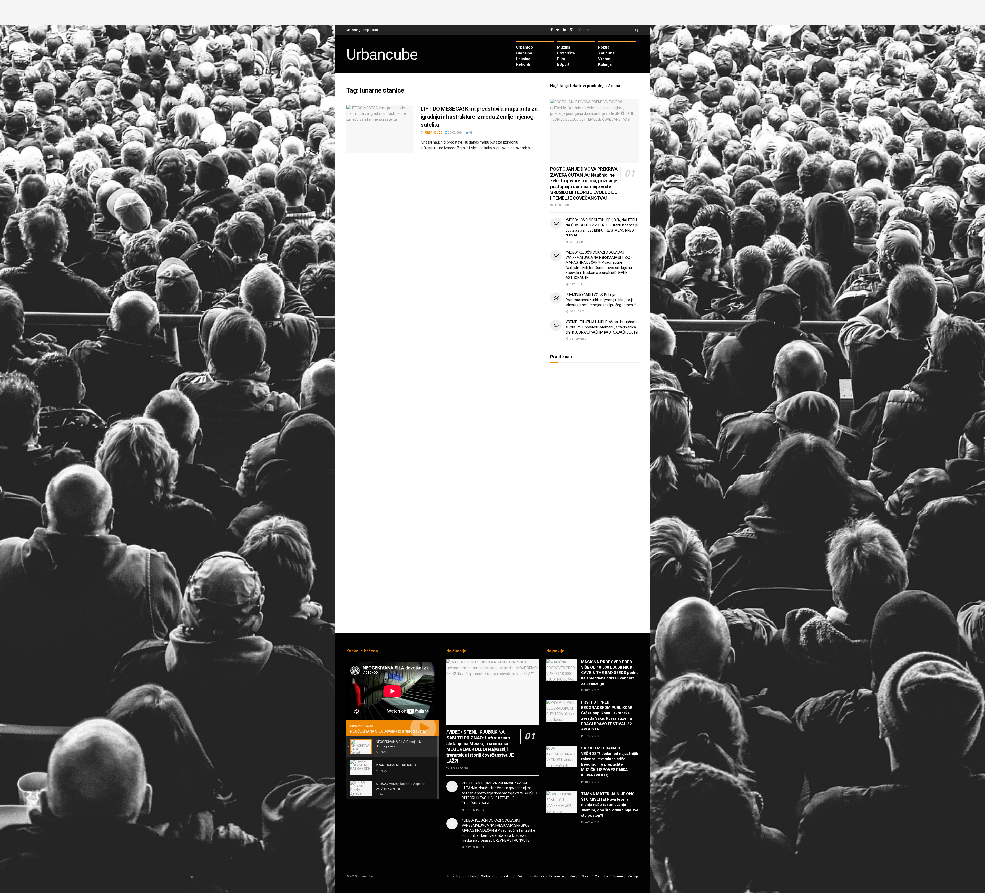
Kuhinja (605, 64)
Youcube (606, 53)
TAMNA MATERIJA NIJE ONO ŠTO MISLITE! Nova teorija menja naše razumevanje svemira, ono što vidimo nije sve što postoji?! (609, 805)
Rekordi (523, 64)
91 (470, 132)
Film (561, 58)
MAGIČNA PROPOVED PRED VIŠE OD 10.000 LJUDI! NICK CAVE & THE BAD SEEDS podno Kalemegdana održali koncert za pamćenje (610, 673)
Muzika (563, 47)
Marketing (353, 30)
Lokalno (523, 58)
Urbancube (382, 54)
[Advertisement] (492, 11)
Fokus (603, 47)
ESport (563, 64)
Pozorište (566, 53)
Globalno (524, 53)
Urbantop (524, 47)
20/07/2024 (455, 132)
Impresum (370, 30)
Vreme (604, 58)
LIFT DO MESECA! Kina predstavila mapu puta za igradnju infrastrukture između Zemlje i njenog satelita (479, 117)
